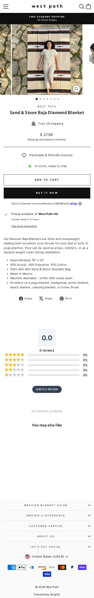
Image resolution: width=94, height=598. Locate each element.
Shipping (33, 139)
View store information (24, 226)
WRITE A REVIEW (47, 389)
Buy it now (47, 192)
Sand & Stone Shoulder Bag (50, 269)
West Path (47, 106)
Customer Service (46, 526)
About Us (46, 536)
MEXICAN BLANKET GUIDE (46, 505)
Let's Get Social (45, 546)
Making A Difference (46, 515)
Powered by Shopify (47, 594)
